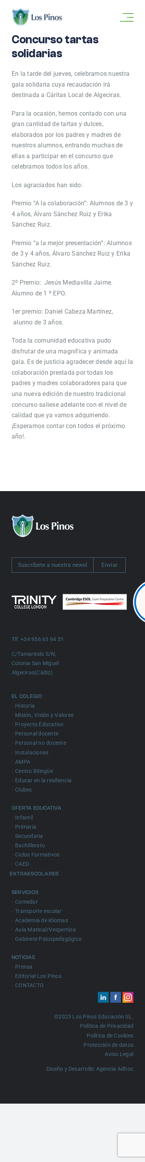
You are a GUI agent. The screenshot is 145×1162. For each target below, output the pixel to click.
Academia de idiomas (41, 920)
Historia (25, 706)
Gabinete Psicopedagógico (48, 939)
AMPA (22, 762)
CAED (22, 864)
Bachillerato (30, 845)
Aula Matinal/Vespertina (45, 930)
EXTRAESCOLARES (35, 874)
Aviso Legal (119, 1054)
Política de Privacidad (106, 1026)
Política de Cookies (110, 1035)
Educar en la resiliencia (43, 780)
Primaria (25, 827)
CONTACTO (29, 985)
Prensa (23, 967)
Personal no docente (40, 743)
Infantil (24, 817)
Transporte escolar (38, 911)
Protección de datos (108, 1045)
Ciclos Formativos (37, 854)
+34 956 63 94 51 (42, 639)
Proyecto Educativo (39, 724)
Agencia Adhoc (114, 1069)
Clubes (23, 790)
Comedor (26, 902)
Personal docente (36, 733)
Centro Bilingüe (34, 771)
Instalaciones (31, 752)
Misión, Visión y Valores (44, 715)
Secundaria (29, 836)
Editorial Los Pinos (38, 976)
